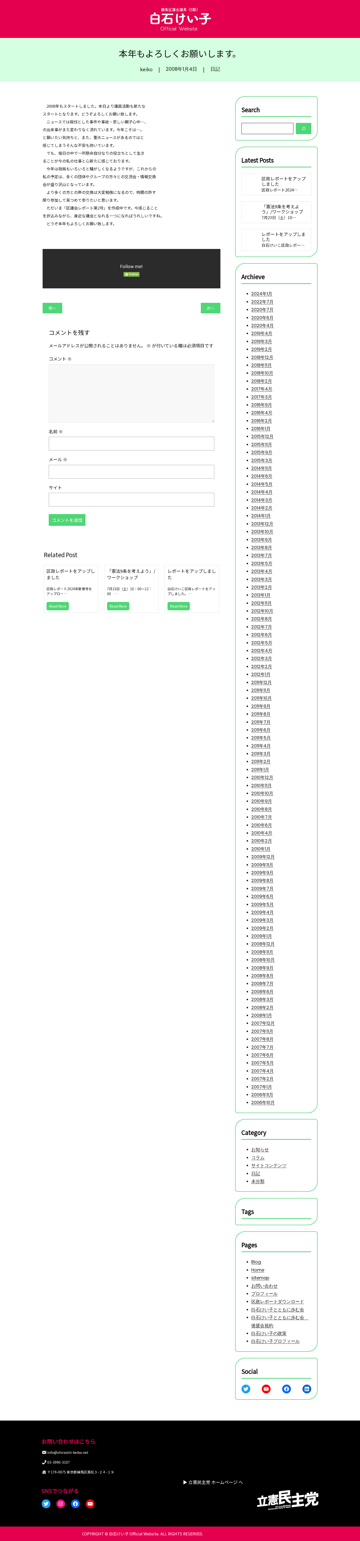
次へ (211, 308)
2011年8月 (261, 714)
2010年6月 (261, 825)
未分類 (257, 1181)
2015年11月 (261, 444)
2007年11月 (262, 1031)
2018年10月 (262, 373)
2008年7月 (262, 983)
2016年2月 (261, 420)
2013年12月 (262, 524)
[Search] (303, 128)
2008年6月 (262, 991)
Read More (57, 606)
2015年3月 (261, 460)
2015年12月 (262, 436)
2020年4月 (262, 325)
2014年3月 (261, 500)
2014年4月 (262, 492)
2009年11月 (262, 864)
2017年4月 (261, 389)
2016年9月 (261, 405)
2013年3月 (261, 579)
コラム (257, 1157)
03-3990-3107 (58, 1462)
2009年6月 (262, 896)
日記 (215, 69)
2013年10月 (262, 532)
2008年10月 (263, 960)
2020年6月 (262, 317)
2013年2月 (261, 587)
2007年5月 (262, 1063)
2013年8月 (261, 547)
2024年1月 (261, 294)
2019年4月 (261, 333)
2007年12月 (263, 1023)
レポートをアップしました (192, 574)
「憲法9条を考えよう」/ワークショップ (131, 574)
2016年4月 (261, 413)
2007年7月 (262, 1047)
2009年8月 (262, 880)
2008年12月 (263, 944)
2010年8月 (261, 809)
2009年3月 (262, 920)
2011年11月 (260, 690)
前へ (52, 308)
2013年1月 (261, 595)
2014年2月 (261, 508)
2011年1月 (260, 769)
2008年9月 (262, 968)
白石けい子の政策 (269, 1333)
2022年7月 (262, 302)
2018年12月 (262, 357)
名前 (56, 431)
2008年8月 (262, 976)
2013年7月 (261, 555)
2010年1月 (261, 849)
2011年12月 (261, 682)
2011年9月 (261, 706)
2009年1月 (261, 936)
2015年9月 (261, 452)
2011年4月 (261, 745)
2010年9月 (261, 801)
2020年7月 (262, 309)
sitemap (260, 1278)
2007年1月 (261, 1086)
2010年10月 (262, 793)
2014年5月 (262, 484)
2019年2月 (261, 349)
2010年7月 (261, 817)
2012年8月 (261, 619)
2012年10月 (262, 611)
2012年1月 (261, 674)
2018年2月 (261, 381)
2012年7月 (261, 627)
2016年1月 (261, 428)
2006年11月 (262, 1095)
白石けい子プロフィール (275, 1341)
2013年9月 (261, 539)
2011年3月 (261, 754)
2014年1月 (261, 516)
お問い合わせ (264, 1286)
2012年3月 (261, 658)
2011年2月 (261, 761)
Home (257, 1270)
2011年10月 (261, 698)
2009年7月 (262, 888)
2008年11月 (262, 952)
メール (58, 459)
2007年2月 (262, 1079)
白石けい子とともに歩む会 (277, 1309)
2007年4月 (262, 1071)
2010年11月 (261, 785)
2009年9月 (262, 873)
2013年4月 (261, 571)
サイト (55, 487)
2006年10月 (263, 1102)
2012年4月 (261, 650)
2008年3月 (262, 999)
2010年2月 (261, 841)
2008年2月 (262, 1007)
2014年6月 (261, 476)
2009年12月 (263, 857)
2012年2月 (261, 666)
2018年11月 (261, 365)
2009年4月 (262, 912)
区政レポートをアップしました (71, 574)
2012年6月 (261, 635)
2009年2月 (262, 928)
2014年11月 (261, 468)
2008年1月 (261, 1015)
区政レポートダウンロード (277, 1302)
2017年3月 (261, 397)
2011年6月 (261, 730)
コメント (60, 358)
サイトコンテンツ (269, 1166)
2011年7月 (261, 722)
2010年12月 (262, 777)
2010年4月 (261, 833)
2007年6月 (262, 1055)
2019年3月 (261, 341)
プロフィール (264, 1294)
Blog (256, 1262)
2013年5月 (261, 563)
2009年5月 (262, 904)
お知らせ (260, 1150)
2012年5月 (261, 642)
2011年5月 (261, 738)
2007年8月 (262, 1039)
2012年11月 (261, 603)
